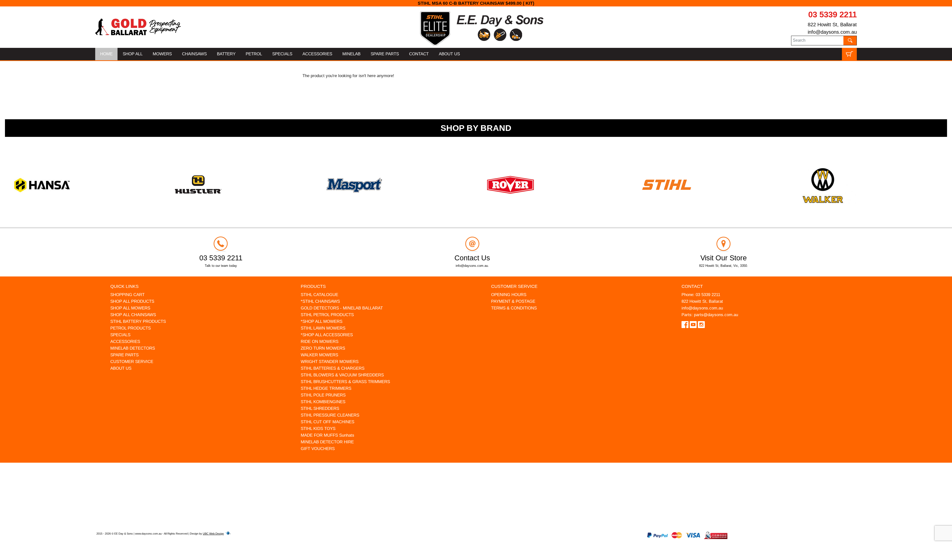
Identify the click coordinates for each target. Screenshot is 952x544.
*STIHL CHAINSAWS (320, 301)
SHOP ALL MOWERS (130, 308)
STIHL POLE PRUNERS (323, 395)
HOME (106, 54)
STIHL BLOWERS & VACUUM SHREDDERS (342, 375)
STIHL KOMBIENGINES (323, 401)
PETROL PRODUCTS (130, 328)
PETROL (254, 54)
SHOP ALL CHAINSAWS (133, 314)
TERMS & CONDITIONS (514, 308)
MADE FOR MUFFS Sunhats (327, 435)
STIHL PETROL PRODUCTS (327, 314)
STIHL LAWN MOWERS (323, 328)
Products (313, 286)
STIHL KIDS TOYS (318, 428)
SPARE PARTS (385, 54)
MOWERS (162, 54)
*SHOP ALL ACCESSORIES (327, 334)
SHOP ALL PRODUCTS (132, 301)
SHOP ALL (133, 54)
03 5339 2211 (832, 14)
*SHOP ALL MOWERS (321, 321)
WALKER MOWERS (319, 355)
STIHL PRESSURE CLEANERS (330, 415)
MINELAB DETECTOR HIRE (327, 442)
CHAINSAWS (194, 54)
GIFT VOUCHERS (318, 448)
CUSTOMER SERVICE (131, 361)
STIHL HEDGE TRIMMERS (326, 388)
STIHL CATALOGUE (319, 294)
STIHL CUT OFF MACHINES (327, 422)
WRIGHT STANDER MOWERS (329, 361)
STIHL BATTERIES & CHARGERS (332, 368)
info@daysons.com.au (832, 32)
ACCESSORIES (317, 54)
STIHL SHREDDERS (320, 408)
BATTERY (226, 54)
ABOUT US (449, 54)
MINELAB (351, 54)
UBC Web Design (213, 533)
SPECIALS (282, 54)
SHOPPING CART (127, 294)
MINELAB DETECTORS (132, 348)
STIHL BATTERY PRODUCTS (138, 321)
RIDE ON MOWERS (319, 341)
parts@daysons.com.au (716, 314)
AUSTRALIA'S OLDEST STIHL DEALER (476, 3)
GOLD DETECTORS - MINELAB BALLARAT (342, 308)
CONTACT (419, 54)
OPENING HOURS (508, 294)
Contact (692, 286)
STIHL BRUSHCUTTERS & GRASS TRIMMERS (345, 381)
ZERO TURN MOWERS (323, 348)
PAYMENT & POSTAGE (513, 301)
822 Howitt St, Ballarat (832, 24)
